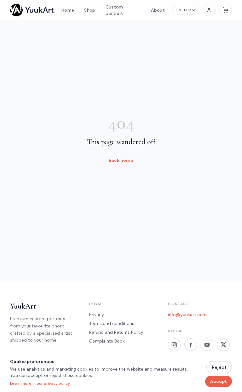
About (158, 10)
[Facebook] (190, 344)
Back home (121, 160)
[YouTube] (207, 344)
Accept (218, 381)
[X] (223, 344)
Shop (89, 10)
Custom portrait (114, 10)
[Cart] (225, 10)
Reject (219, 367)
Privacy (96, 314)
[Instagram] (174, 344)
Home (67, 10)
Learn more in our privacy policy (40, 383)
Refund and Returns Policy (116, 332)
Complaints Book (107, 341)
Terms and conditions (111, 323)
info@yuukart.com (187, 314)
